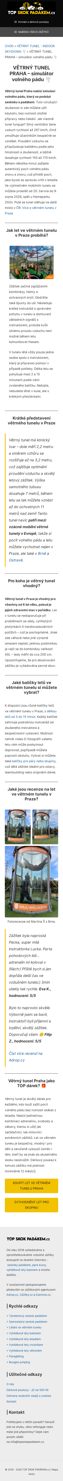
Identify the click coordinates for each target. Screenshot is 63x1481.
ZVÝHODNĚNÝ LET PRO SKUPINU (31, 1205)
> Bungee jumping (18, 1362)
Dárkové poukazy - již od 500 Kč (27, 1390)
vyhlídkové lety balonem (22, 1269)
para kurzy (39, 1265)
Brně (42, 553)
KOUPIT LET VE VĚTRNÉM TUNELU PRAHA (31, 1185)
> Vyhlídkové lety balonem (23, 1333)
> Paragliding (15, 1356)
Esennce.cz (43, 1294)
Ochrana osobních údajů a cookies (28, 1395)
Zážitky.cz (26, 1294)
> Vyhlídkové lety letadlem (23, 1339)
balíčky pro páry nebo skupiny (34, 761)
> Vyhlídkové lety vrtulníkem (24, 1344)
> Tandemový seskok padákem (26, 1315)
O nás (10, 1384)
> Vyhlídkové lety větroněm (24, 1350)
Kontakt (11, 1401)
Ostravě (16, 560)
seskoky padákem (19, 1265)
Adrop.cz (12, 1294)
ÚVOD (9, 46)
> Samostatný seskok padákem (26, 1321)
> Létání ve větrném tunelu (23, 1327)
